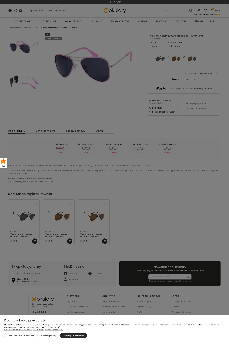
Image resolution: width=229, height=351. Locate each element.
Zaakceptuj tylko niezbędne (21, 335)
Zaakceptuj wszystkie (73, 335)
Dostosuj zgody (48, 335)
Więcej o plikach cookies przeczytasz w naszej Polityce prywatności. (33, 329)
